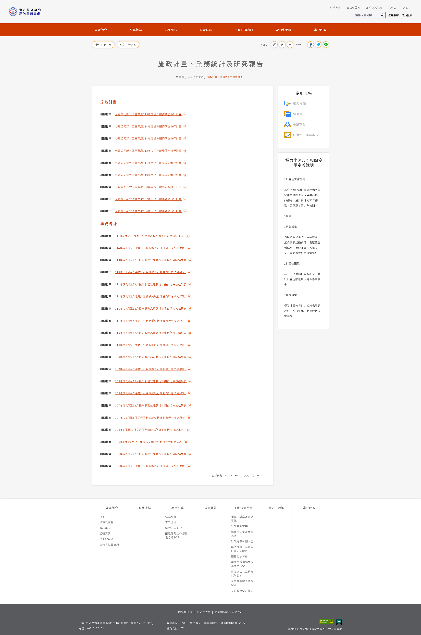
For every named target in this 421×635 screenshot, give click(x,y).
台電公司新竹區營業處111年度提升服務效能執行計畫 (148, 163)
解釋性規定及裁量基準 (242, 534)
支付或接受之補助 (242, 591)
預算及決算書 (239, 556)
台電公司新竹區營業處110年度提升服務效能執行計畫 (148, 175)
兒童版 (392, 7)
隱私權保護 (185, 612)
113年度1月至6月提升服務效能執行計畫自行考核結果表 (150, 272)
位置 (102, 517)
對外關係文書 (239, 526)
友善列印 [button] (130, 45)
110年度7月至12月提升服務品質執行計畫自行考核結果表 (151, 333)
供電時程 (170, 517)
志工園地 (170, 522)
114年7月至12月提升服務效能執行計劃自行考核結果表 (150, 236)
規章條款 (206, 30)
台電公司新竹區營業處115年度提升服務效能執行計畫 (148, 114)
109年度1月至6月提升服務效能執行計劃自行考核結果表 (150, 369)
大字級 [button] (290, 44)
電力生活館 (283, 30)
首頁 (181, 77)
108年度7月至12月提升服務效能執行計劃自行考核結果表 (151, 381)
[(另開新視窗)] (295, 103)
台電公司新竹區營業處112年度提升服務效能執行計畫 (148, 150)
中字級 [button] (282, 44)
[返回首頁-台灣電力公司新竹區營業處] (29, 11)
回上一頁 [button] (106, 45)
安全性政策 (203, 612)
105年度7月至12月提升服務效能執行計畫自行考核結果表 (151, 454)
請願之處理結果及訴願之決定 (242, 564)
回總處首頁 (353, 7)
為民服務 (171, 30)
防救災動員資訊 (109, 544)
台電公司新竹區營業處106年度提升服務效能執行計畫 (148, 211)
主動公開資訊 (244, 30)
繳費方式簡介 (173, 528)
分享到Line (326, 44)
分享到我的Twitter (318, 44)
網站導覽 (335, 7)
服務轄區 (105, 528)
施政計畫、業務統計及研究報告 (242, 549)
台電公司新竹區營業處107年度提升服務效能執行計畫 (148, 199)
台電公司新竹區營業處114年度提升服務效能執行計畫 (148, 126)
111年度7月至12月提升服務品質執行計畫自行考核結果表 (151, 308)
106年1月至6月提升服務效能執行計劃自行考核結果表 (149, 442)
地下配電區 (106, 539)
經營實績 (105, 533)
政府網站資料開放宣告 (229, 612)
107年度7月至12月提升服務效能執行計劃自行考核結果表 (151, 405)
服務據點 (136, 30)
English (406, 7)
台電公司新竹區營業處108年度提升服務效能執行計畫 (148, 187)
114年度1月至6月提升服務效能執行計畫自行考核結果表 (150, 248)
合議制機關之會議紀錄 (242, 583)
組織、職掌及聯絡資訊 (242, 518)
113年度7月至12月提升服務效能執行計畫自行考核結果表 (151, 260)
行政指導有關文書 (242, 541)
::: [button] (323, 7)
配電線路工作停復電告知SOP (176, 535)
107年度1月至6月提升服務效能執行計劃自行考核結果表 (150, 417)
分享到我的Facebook (311, 44)
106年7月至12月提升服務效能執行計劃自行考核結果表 (150, 430)
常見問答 (320, 30)
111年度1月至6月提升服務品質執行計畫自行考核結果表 (150, 321)
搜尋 (382, 15)
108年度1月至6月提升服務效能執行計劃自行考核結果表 (150, 393)
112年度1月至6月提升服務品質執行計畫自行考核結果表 (150, 296)
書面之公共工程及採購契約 (242, 573)
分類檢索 (407, 15)
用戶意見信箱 (374, 7)
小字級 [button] (274, 44)
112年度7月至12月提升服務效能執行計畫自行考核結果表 (151, 284)
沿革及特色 (106, 522)
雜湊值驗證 (185, 114)
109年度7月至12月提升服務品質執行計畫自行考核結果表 (151, 357)
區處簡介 (101, 30)
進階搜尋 (393, 15)
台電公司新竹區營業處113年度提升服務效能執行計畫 (148, 138)
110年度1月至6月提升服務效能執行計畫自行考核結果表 (150, 345)
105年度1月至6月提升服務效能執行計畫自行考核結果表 (150, 466)
